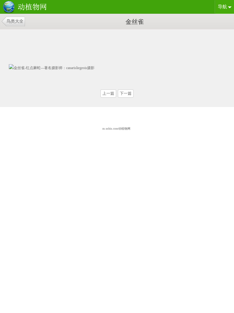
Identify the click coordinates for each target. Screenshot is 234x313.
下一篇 (126, 93)
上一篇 (108, 93)
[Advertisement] (56, 44)
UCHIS (26, 7)
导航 (222, 6)
